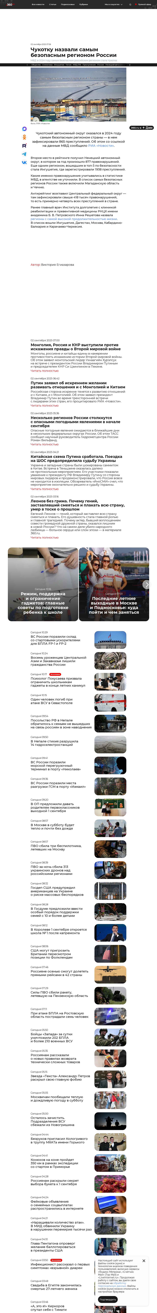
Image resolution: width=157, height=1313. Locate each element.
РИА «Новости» (101, 146)
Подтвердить (108, 1299)
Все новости (38, 4)
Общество (36, 65)
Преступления (89, 65)
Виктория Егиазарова (57, 264)
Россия (100, 65)
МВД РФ (77, 65)
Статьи (52, 4)
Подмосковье (68, 4)
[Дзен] (141, 128)
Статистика (47, 65)
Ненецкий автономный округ (118, 65)
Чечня (68, 65)
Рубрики (83, 4)
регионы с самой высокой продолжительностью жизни (74, 219)
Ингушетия (59, 65)
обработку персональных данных (112, 1284)
